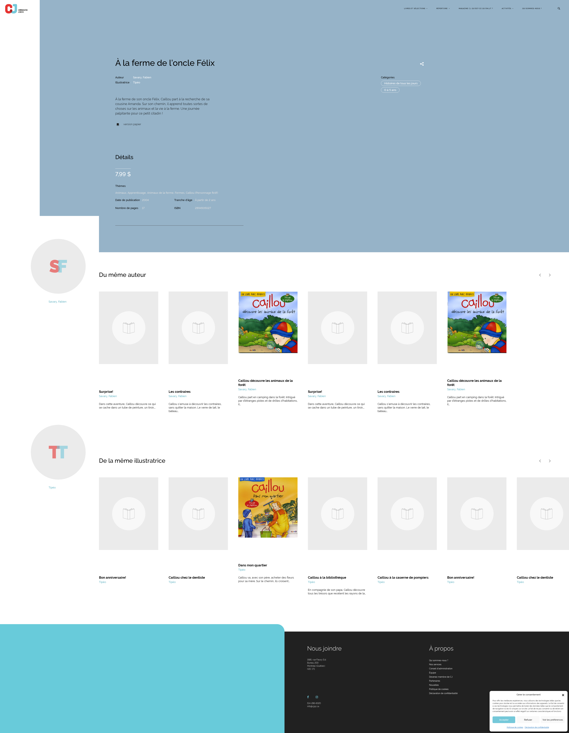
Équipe (432, 673)
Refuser (528, 719)
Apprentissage (137, 192)
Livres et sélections (414, 8)
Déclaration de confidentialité (537, 727)
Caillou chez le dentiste (187, 577)
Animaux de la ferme (160, 192)
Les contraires (180, 392)
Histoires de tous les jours (401, 83)
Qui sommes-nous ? (532, 8)
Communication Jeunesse (16, 8)
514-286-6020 (314, 703)
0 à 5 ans (390, 90)
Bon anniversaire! (112, 577)
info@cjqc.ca (313, 706)
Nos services (435, 664)
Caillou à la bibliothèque (327, 577)
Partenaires (434, 681)
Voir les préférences (552, 719)
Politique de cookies (515, 727)
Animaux (120, 192)
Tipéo (136, 82)
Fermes (179, 192)
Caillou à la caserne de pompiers (403, 577)
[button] (563, 694)
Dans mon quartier (252, 565)
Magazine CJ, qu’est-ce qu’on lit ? (476, 8)
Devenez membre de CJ (441, 677)
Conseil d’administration (440, 668)
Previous (540, 275)
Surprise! (106, 392)
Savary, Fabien (142, 77)
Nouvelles (434, 685)
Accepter (504, 719)
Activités (506, 8)
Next (549, 275)
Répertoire (442, 8)
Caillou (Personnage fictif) (202, 192)
